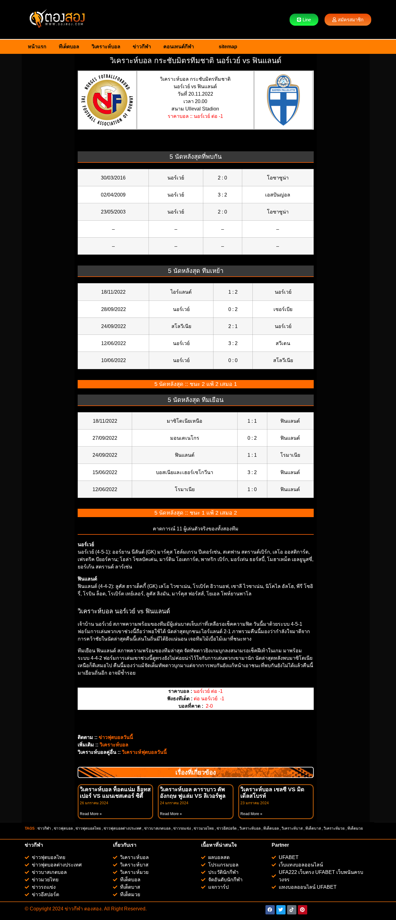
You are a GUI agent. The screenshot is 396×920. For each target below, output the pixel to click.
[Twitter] (281, 909)
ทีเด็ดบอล (69, 46)
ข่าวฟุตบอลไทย (88, 828)
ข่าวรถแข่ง (182, 828)
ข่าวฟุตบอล (63, 828)
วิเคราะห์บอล (106, 46)
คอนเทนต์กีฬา (178, 46)
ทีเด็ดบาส (313, 828)
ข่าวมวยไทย (204, 828)
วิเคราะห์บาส (292, 828)
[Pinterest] (302, 909)
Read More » (91, 814)
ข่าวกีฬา (142, 46)
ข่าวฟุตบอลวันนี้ (116, 737)
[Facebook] (270, 909)
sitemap (228, 46)
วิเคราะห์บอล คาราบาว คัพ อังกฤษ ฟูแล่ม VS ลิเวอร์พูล (193, 792)
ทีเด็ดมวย (355, 828)
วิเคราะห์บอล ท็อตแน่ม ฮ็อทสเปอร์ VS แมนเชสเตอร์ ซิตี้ (115, 792)
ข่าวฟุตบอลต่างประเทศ (122, 828)
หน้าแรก (37, 46)
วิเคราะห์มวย (334, 828)
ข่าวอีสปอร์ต (227, 828)
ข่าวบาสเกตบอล (157, 828)
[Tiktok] (291, 909)
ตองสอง (92, 908)
